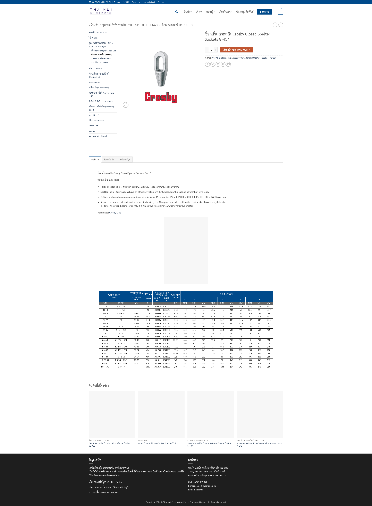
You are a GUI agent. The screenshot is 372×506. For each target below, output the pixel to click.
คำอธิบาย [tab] (95, 159)
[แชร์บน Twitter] (212, 64)
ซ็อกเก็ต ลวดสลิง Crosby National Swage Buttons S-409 (210, 444)
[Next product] (275, 25)
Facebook (136, 2)
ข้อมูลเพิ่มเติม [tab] (109, 159)
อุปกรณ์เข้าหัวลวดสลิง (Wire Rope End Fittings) (130, 24)
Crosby (235, 58)
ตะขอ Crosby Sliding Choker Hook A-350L (157, 443)
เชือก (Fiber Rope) (97, 120)
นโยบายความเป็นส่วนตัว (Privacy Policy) (108, 487)
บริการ (199, 11)
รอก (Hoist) (94, 115)
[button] (176, 12)
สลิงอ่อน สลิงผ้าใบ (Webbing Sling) (101, 108)
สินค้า (187, 11)
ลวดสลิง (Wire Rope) (98, 32)
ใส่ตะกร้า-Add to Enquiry (236, 49)
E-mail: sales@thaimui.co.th (202, 485)
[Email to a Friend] (217, 64)
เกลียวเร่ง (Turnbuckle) (99, 87)
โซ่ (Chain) (93, 37)
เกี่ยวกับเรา (224, 11)
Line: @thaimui (149, 2)
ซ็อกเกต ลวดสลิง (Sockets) (177, 24)
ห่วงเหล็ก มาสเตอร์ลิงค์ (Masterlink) (99, 75)
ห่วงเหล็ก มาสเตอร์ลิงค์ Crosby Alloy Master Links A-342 (259, 444)
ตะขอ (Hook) (95, 82)
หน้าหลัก (93, 24)
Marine (92, 130)
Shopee (161, 2)
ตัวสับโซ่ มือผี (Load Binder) (101, 101)
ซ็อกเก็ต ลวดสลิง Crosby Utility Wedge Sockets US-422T (110, 444)
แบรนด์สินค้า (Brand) (98, 136)
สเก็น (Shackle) (95, 68)
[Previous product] (280, 25)
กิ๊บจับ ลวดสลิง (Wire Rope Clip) (103, 50)
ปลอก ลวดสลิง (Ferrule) (100, 58)
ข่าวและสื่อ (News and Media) (103, 492)
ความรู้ (209, 11)
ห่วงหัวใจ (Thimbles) (99, 62)
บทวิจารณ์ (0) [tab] (125, 159)
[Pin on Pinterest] (223, 64)
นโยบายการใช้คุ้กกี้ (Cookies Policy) (105, 481)
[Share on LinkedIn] (228, 64)
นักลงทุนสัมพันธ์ (245, 11)
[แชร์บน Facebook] (207, 64)
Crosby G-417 (116, 212)
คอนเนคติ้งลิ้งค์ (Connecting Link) (101, 94)
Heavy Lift (93, 125)
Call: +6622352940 (198, 481)
